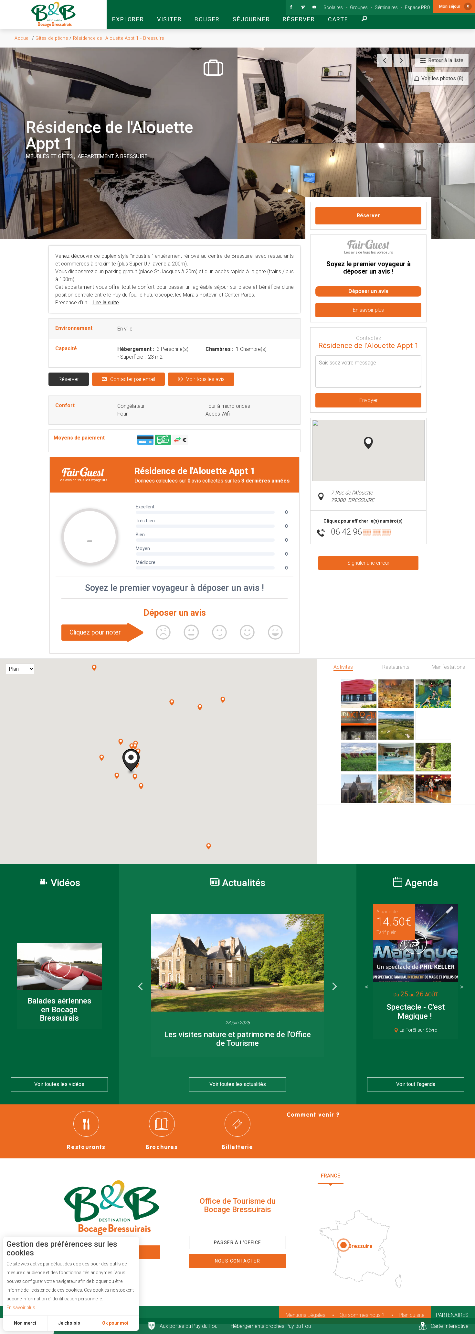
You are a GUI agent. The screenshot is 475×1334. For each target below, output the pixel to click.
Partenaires (452, 1315)
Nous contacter (237, 1261)
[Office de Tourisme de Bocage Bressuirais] (111, 1208)
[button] (128, 14)
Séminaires (386, 7)
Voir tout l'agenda (415, 1084)
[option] (237, 985)
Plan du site (412, 1315)
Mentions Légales (305, 1315)
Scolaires (333, 7)
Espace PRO (417, 7)
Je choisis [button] (69, 1323)
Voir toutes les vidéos (59, 1084)
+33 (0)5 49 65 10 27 (237, 1224)
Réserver (68, 379)
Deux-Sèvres (363, 1191)
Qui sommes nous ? (362, 1315)
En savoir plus (20, 1307)
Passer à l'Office (237, 1242)
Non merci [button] (25, 1323)
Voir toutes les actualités (237, 1084)
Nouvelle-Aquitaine (379, 1176)
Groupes (359, 7)
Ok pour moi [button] (115, 1323)
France (330, 1176)
